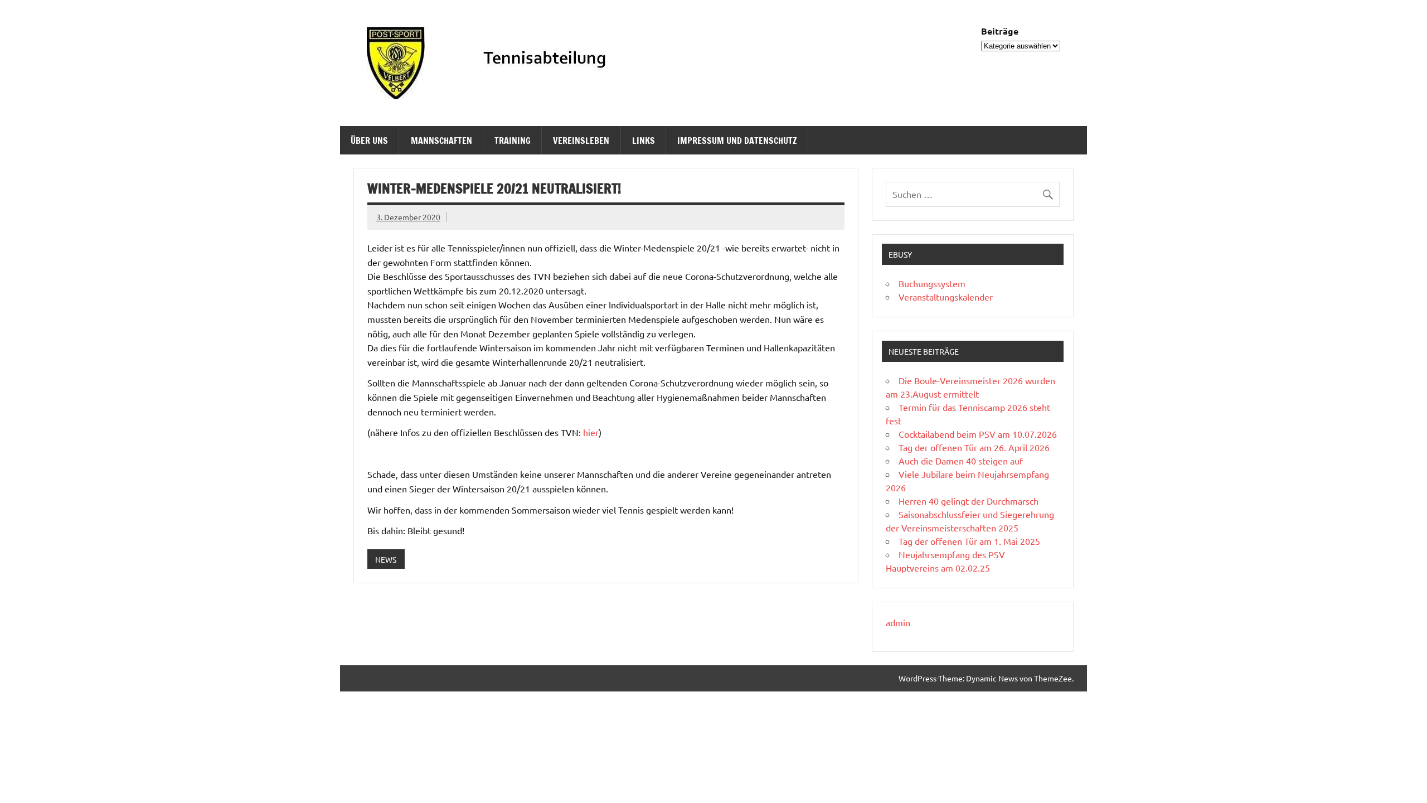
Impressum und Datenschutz (737, 140)
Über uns (369, 140)
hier (591, 432)
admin (898, 622)
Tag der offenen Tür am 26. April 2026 (974, 447)
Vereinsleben (581, 140)
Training (512, 140)
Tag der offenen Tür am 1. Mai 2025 (969, 540)
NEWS (385, 559)
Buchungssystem (932, 283)
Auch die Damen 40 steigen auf (961, 460)
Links (643, 140)
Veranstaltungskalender (946, 296)
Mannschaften (441, 140)
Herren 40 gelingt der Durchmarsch (968, 500)
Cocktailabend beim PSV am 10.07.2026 (978, 433)
